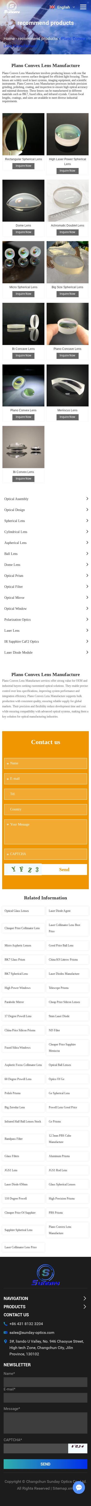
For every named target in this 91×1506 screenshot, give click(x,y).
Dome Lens (23, 225)
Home (9, 38)
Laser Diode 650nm (16, 1184)
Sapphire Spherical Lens (19, 1230)
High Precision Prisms (62, 1198)
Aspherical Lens (15, 543)
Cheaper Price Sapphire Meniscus (62, 1048)
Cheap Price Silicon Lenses (64, 1002)
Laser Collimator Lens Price (21, 1247)
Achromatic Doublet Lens (67, 225)
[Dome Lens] (23, 200)
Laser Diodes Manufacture (64, 973)
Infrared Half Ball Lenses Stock (23, 1121)
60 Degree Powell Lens (18, 1079)
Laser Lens (11, 630)
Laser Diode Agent (59, 911)
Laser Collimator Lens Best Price (64, 928)
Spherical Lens (14, 521)
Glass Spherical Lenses (62, 1184)
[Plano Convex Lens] (23, 385)
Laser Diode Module (18, 652)
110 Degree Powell (16, 1198)
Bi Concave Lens (23, 349)
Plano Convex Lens (23, 410)
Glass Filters (12, 1156)
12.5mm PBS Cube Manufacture (60, 1139)
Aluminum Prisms (59, 1156)
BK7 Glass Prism (15, 959)
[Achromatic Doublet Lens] (68, 200)
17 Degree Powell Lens (18, 1016)
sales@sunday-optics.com (31, 1332)
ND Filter (54, 1030)
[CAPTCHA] (23, 869)
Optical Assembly (16, 499)
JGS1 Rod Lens (58, 1170)
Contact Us (16, 1314)
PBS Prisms (56, 1212)
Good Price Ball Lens (61, 945)
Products (14, 1306)
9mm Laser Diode (59, 1016)
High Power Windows (18, 988)
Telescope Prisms (59, 988)
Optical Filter (13, 587)
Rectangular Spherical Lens (23, 159)
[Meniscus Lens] (68, 385)
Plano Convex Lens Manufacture (60, 1230)
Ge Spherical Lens (59, 1093)
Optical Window (15, 608)
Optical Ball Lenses (60, 1065)
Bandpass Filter (14, 1139)
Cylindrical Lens (15, 532)
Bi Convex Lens (23, 472)
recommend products (38, 38)
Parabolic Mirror (14, 1002)
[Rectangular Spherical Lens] (23, 134)
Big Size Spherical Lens (67, 287)
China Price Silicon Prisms (20, 1030)
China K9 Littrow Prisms (63, 959)
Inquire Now (23, 165)
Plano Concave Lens (67, 349)
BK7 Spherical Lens (16, 973)
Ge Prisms (55, 1121)
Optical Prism (13, 576)
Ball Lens (10, 554)
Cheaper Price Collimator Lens (22, 928)
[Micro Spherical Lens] (23, 262)
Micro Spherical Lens (23, 287)
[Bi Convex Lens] (23, 447)
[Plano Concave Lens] (68, 324)
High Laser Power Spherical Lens (67, 161)
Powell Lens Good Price (63, 1107)
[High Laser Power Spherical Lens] (68, 134)
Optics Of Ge (56, 1079)
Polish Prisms (13, 1093)
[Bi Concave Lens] (23, 324)
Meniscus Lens (67, 410)
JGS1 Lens (11, 1170)
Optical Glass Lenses (17, 911)
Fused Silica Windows (18, 1047)
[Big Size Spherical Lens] (68, 262)
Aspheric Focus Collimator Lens (23, 1065)
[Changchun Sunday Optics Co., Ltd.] (12, 7)
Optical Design (14, 510)
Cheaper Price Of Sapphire (20, 1212)
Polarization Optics (17, 619)
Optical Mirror (14, 598)
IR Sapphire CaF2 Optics (21, 641)
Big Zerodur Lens (15, 1107)
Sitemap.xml (63, 1488)
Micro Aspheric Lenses (18, 945)
